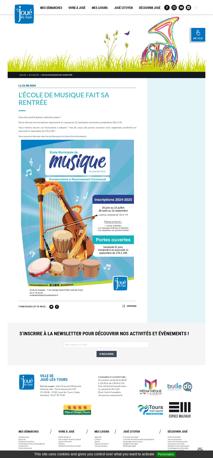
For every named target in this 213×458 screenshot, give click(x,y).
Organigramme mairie (133, 441)
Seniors (61, 444)
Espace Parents (65, 441)
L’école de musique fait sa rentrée (57, 75)
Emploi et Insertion (26, 441)
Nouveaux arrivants (176, 444)
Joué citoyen (123, 8)
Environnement (25, 448)
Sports (97, 441)
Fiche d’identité (174, 437)
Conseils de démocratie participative (138, 439)
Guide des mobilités (176, 450)
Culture (98, 439)
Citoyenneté (24, 437)
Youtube (181, 6)
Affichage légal (129, 446)
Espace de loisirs (102, 444)
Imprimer (131, 306)
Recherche (195, 6)
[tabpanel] (106, 43)
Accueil (23, 75)
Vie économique (175, 439)
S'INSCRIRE (106, 354)
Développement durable (178, 448)
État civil (22, 439)
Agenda (98, 437)
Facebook (167, 6)
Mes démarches (51, 8)
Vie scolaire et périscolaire (69, 439)
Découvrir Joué (149, 8)
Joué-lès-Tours (24, 14)
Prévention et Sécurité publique (32, 444)
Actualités (34, 75)
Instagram (174, 6)
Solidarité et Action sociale (69, 446)
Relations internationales (178, 446)
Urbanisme (23, 446)
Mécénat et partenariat (177, 441)
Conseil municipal (130, 437)
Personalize (166, 454)
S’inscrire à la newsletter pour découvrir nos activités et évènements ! (104, 334)
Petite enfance (64, 437)
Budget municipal (130, 444)
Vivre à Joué (76, 8)
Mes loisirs (100, 8)
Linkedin (188, 6)
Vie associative (101, 446)
